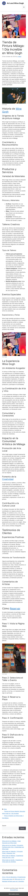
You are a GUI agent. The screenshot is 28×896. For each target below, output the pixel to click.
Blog (5, 809)
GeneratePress (14, 890)
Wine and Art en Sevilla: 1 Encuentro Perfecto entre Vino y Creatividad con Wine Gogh (13, 847)
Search (4, 825)
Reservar (15, 608)
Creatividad (7, 479)
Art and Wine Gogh (15, 3)
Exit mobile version (14, 894)
